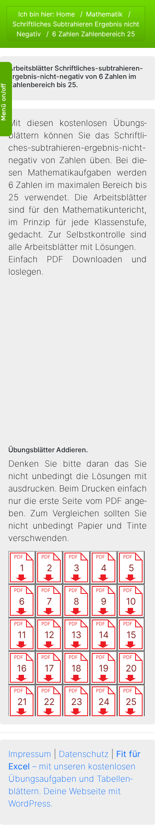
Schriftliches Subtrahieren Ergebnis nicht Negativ (75, 29)
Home (65, 14)
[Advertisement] (77, 362)
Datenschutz (84, 754)
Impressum (29, 754)
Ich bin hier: (75, 24)
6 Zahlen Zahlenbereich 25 (93, 34)
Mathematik (104, 14)
